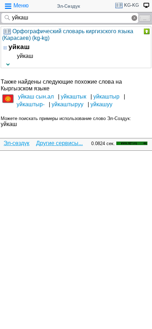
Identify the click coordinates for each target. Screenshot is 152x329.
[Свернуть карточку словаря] (146, 31)
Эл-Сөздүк (68, 6)
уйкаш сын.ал (36, 97)
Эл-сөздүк (16, 143)
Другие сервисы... (59, 143)
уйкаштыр (106, 97)
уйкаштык (73, 97)
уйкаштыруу (67, 104)
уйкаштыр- (31, 104)
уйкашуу (101, 104)
